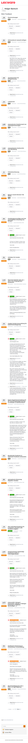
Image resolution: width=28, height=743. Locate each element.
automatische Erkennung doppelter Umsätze (15, 480)
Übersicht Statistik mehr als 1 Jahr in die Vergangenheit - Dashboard (16, 281)
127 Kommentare (10, 555)
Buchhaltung (25, 326)
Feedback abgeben (9, 729)
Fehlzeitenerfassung (13, 172)
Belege (9, 20)
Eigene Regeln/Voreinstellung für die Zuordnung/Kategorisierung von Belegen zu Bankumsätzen (17, 401)
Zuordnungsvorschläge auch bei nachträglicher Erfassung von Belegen (17, 220)
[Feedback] (14, 3)
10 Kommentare (14, 127)
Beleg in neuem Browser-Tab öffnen (16, 195)
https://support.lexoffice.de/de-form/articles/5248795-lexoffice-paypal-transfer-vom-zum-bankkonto (17, 510)
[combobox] (13, 726)
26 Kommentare (10, 648)
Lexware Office (8, 732)
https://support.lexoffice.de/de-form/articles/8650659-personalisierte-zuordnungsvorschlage (17, 439)
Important (18, 26)
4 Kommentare (14, 103)
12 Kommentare (14, 19)
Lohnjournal (11, 101)
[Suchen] (24, 726)
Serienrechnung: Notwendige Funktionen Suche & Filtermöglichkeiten (16, 553)
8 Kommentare (14, 80)
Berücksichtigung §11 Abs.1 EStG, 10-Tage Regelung (15, 686)
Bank (23, 222)
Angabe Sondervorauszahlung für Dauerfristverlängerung (17, 324)
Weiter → (19, 709)
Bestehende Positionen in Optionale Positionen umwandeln (17, 456)
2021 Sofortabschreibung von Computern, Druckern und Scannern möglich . (16, 528)
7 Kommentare (10, 222)
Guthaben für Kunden (14, 257)
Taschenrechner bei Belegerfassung (13, 78)
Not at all (11, 26)
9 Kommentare (14, 197)
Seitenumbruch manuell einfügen (17, 40)
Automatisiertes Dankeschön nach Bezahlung (16, 149)
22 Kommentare (10, 326)
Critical (12, 28)
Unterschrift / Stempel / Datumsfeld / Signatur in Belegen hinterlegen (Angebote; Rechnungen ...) (17, 604)
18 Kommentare (14, 458)
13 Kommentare (14, 151)
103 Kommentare (10, 607)
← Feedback (3, 10)
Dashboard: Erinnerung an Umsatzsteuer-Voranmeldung (16, 646)
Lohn (8, 104)
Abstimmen (4, 43)
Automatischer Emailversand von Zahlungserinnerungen (17, 125)
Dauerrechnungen (13, 17)
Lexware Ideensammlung (22, 19)
